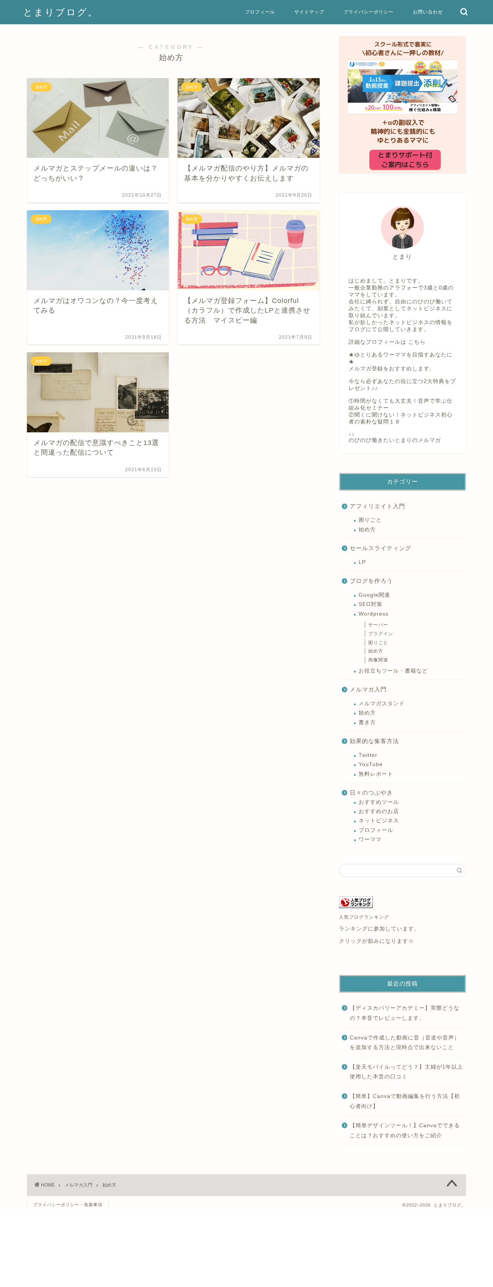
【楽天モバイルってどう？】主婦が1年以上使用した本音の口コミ (406, 1072)
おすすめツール (379, 802)
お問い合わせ (428, 12)
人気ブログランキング (364, 917)
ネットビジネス (379, 820)
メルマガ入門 (368, 689)
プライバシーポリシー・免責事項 (67, 1204)
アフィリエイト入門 (377, 506)
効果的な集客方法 (374, 741)
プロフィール (260, 12)
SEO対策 (370, 604)
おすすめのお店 (379, 811)
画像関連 (378, 660)
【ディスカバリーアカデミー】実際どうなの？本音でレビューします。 (404, 1013)
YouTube (371, 764)
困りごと (370, 520)
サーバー (378, 625)
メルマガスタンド (382, 703)
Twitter (368, 755)
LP (362, 562)
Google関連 (374, 595)
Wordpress (374, 614)
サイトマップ (309, 12)
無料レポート (376, 774)
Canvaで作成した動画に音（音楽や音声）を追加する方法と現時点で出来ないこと (405, 1043)
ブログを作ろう (371, 580)
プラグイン (380, 633)
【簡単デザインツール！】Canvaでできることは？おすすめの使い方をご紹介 (405, 1130)
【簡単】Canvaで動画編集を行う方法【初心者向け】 (405, 1101)
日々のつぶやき (371, 792)
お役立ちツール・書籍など (393, 671)
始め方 (367, 529)
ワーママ (370, 839)
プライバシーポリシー (369, 12)
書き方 (367, 722)
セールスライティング (380, 548)
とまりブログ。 (60, 12)
